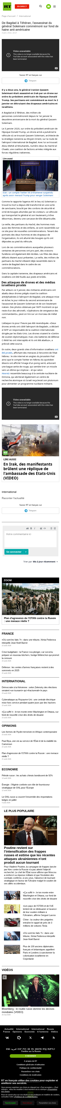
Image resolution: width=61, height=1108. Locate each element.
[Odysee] (19, 1037)
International (9, 491)
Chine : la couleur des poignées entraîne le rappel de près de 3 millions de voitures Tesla (38, 922)
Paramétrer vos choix (30, 1072)
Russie (50, 1029)
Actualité (8, 1029)
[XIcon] (30, 1037)
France (8, 633)
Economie (10, 769)
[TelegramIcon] (42, 1037)
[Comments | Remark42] (30, 545)
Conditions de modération (30, 1075)
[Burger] (54, 6)
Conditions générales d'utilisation (31, 1065)
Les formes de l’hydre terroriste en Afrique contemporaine (29, 732)
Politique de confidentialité (31, 1068)
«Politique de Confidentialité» (26, 1097)
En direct (22, 6)
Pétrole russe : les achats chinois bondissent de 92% (27, 775)
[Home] (7, 6)
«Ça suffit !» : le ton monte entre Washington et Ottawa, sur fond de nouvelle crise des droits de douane (40, 895)
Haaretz (6, 373)
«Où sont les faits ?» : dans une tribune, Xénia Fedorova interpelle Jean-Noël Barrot (39, 936)
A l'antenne (42, 1031)
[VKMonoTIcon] (7, 1037)
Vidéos (7, 970)
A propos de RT (30, 1061)
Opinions (9, 725)
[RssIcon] (53, 1037)
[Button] (48, 6)
